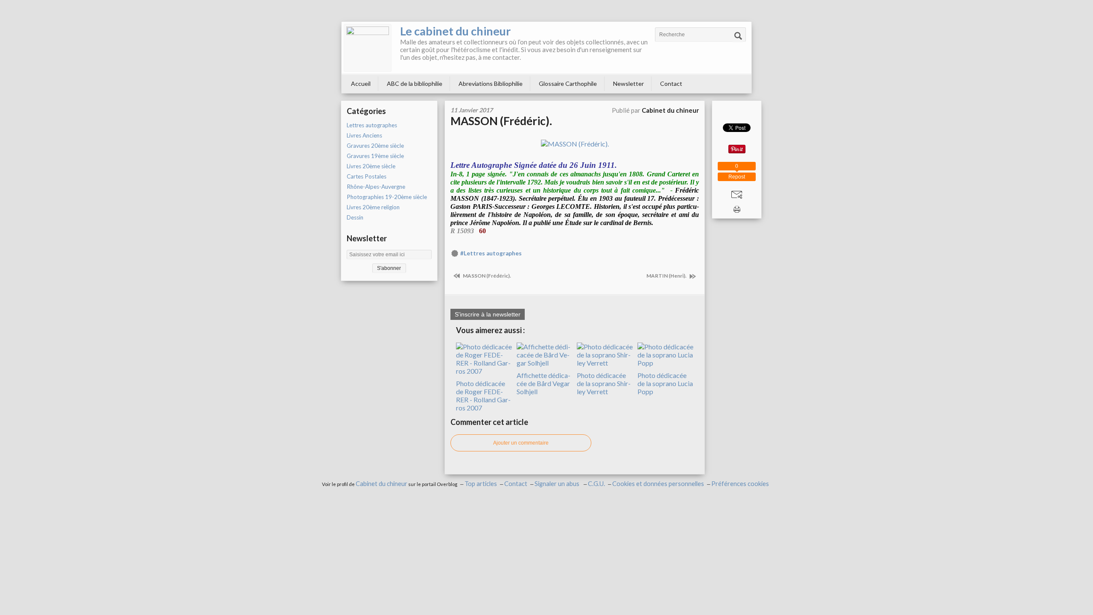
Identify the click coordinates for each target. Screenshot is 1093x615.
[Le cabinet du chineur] (368, 48)
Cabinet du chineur (381, 483)
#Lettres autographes (491, 253)
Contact (671, 83)
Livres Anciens (364, 135)
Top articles (481, 483)
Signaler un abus (558, 483)
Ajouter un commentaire (521, 443)
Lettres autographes (372, 125)
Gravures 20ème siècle (375, 145)
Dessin (355, 217)
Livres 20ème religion (373, 207)
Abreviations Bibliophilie (491, 83)
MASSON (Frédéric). (501, 121)
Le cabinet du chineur (455, 31)
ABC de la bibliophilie (414, 83)
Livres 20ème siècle (371, 166)
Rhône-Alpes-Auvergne (376, 186)
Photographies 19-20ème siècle (387, 196)
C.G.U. (596, 483)
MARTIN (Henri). (666, 275)
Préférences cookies (740, 483)
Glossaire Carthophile (568, 83)
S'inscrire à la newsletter (487, 314)
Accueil (361, 83)
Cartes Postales (366, 176)
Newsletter (628, 83)
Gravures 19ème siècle (375, 155)
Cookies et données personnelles (658, 483)
